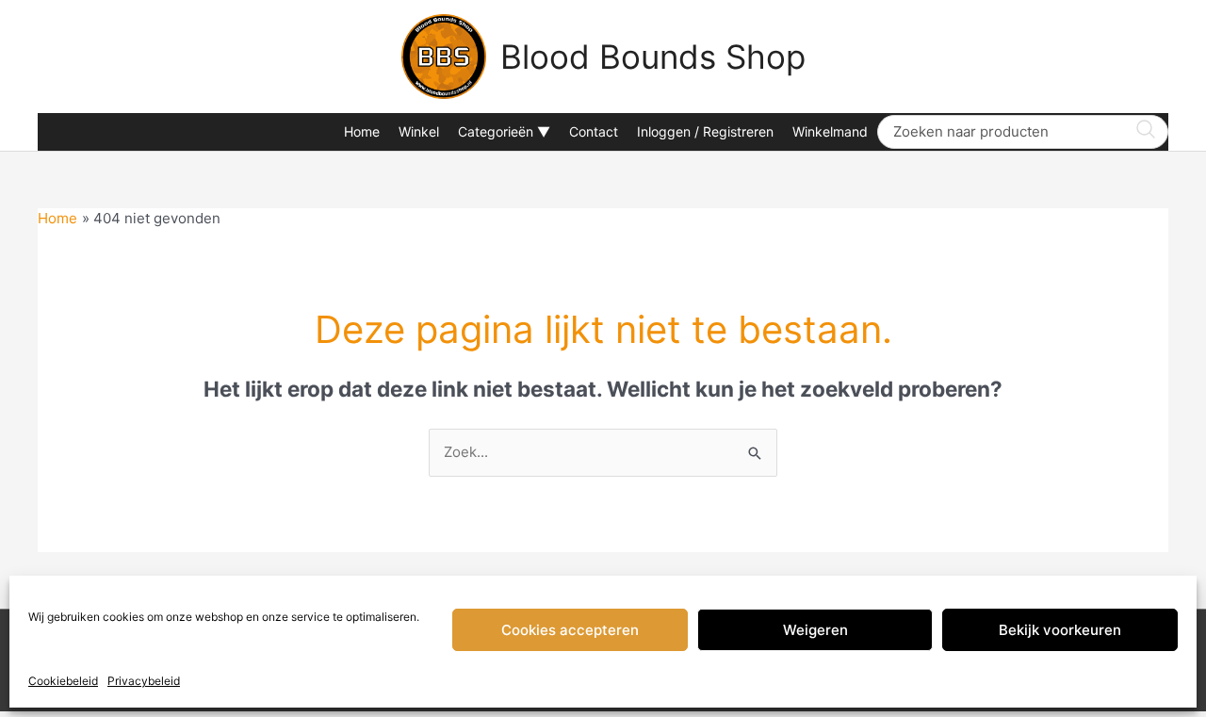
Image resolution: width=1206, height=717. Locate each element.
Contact (593, 131)
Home (362, 131)
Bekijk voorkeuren (1060, 630)
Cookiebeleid (63, 681)
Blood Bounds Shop (653, 56)
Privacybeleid (143, 681)
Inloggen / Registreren (705, 131)
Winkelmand (830, 131)
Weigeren (815, 630)
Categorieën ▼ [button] (504, 131)
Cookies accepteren (570, 630)
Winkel (419, 131)
